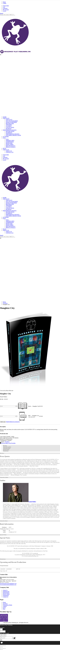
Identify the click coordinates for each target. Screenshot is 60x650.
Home (4, 2)
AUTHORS (6, 136)
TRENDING (9, 124)
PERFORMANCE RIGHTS (9, 130)
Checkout (5, 8)
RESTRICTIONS (10, 131)
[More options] (1, 629)
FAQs (4, 137)
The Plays (7, 441)
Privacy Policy (6, 594)
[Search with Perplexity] (1, 640)
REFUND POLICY (10, 145)
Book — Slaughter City (33, 406)
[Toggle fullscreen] (2, 648)
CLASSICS (8, 126)
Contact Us (5, 596)
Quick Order (6, 5)
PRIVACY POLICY (11, 147)
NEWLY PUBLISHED (11, 122)
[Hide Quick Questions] (1, 635)
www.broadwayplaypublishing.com (8, 584)
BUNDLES (8, 128)
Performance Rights (7, 605)
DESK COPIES (9, 144)
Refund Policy (6, 592)
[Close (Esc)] (5, 648)
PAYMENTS (9, 132)
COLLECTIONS (10, 127)
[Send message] (14, 638)
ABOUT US (6, 149)
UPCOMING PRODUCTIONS (13, 135)
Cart (4, 7)
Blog (4, 609)
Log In (4, 11)
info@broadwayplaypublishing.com (8, 583)
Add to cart (3, 421)
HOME (4, 117)
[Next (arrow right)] (2, 649)
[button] (1, 13)
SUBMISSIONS (10, 141)
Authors (5, 606)
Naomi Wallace (32, 501)
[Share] (3, 648)
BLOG (4, 148)
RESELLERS (9, 143)
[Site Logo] (15, 195)
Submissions (6, 595)
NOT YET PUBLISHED (12, 120)
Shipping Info (6, 591)
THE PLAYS (6, 118)
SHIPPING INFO (10, 140)
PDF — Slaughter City (33, 415)
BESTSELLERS (10, 123)
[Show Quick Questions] (4, 635)
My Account (6, 9)
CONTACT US (9, 152)
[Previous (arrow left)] (0, 649)
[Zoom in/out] (0, 648)
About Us (5, 590)
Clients (4, 3)
